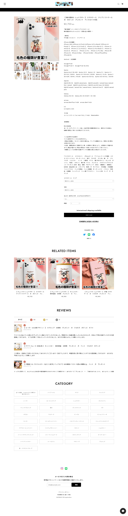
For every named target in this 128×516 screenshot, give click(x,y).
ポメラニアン (102, 401)
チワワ (77, 392)
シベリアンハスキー (25, 441)
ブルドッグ (102, 441)
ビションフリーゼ (102, 414)
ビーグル (76, 414)
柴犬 (51, 407)
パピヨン (25, 414)
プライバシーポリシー (64, 492)
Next (56, 38)
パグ (102, 407)
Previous (17, 38)
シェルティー (102, 428)
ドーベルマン (51, 441)
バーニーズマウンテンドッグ (25, 435)
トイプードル (51, 392)
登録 (76, 485)
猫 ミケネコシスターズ (25, 448)
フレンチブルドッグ (25, 407)
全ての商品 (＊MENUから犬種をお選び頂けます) (25, 393)
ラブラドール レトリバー (26, 428)
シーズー (25, 401)
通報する (89, 238)
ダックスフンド (77, 407)
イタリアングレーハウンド (77, 421)
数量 (65, 203)
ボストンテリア (77, 435)
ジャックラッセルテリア (102, 421)
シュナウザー (76, 401)
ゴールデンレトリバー (51, 421)
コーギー (25, 421)
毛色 (65, 187)
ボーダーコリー (102, 435)
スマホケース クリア (70, 178)
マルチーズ (51, 414)
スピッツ (76, 428)
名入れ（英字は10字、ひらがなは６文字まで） (77, 196)
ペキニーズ (77, 441)
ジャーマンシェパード (51, 435)
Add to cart (89, 215)
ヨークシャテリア (51, 401)
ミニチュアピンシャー (51, 428)
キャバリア (102, 392)
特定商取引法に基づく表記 (64, 494)
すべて (20, 320)
